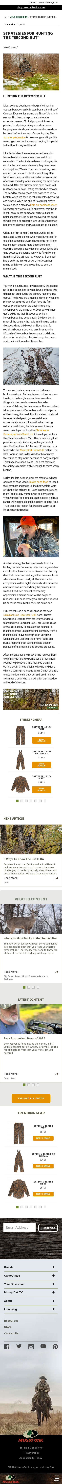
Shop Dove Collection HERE (31, 7)
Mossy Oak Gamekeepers (35, 976)
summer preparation (14, 137)
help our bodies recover (43, 205)
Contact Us (11, 1333)
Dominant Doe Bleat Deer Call (19, 615)
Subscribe (48, 1228)
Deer (6, 882)
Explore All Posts (31, 1098)
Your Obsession (18, 17)
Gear (12, 1078)
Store (8, 1327)
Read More (11, 878)
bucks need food (38, 482)
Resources (11, 1320)
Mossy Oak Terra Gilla (32, 450)
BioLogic (8, 979)
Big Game (9, 976)
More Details (41, 740)
